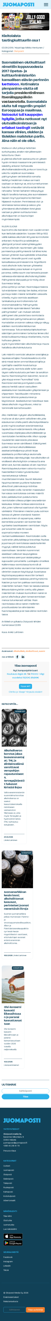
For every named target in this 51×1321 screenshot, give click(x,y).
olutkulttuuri (32, 651)
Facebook (7, 1257)
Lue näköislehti (10, 1229)
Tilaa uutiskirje (35, 1309)
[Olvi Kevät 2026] (25, 21)
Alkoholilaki (19, 651)
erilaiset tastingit (16, 128)
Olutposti (19, 51)
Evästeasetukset (11, 1297)
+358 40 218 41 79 (11, 1146)
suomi (42, 651)
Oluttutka (7, 1220)
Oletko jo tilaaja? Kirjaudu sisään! (25, 691)
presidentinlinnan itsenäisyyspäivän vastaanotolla (23, 97)
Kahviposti (8, 1192)
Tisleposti (7, 1183)
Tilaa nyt (25, 686)
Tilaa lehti (7, 1216)
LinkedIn (6, 1266)
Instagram (8, 1261)
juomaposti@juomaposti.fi (15, 1143)
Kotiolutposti (9, 1196)
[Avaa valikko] (46, 4)
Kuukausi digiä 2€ (17, 674)
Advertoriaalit (9, 1200)
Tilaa (25, 1096)
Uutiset (6, 1166)
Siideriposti (8, 1179)
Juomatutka (8, 1225)
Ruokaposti (8, 1187)
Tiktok (6, 1270)
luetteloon (10, 84)
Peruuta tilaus (9, 1151)
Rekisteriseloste (10, 1301)
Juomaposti (8, 1170)
